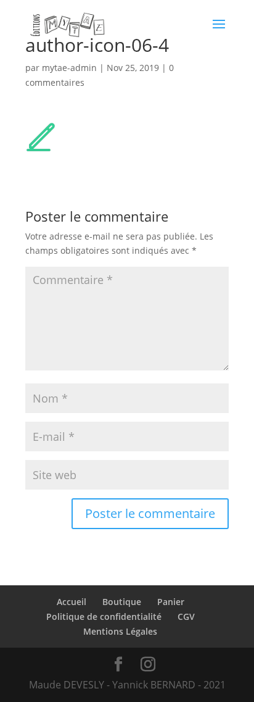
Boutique (121, 602)
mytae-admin (69, 67)
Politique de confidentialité (104, 616)
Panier (170, 602)
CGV (186, 616)
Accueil (71, 602)
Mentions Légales (120, 631)
